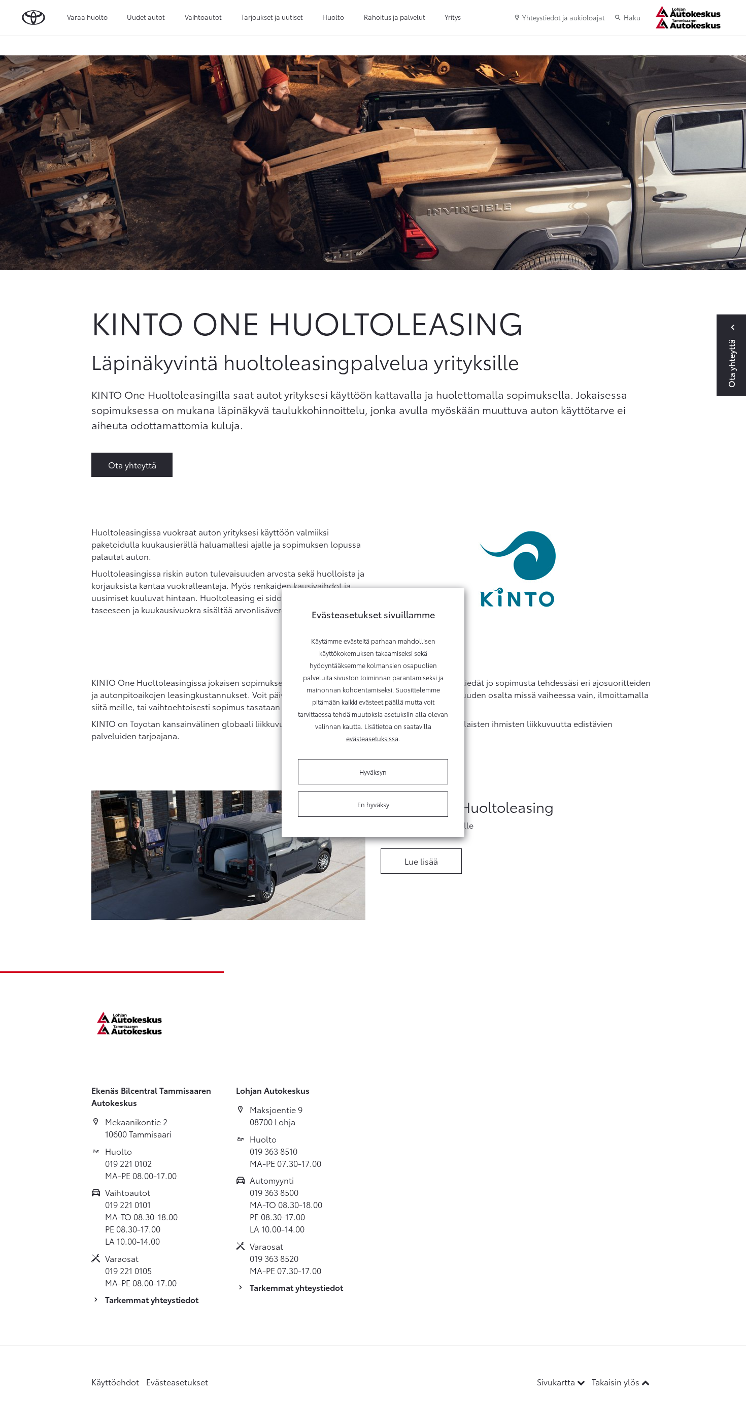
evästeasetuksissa (372, 738)
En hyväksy (373, 804)
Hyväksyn (373, 771)
